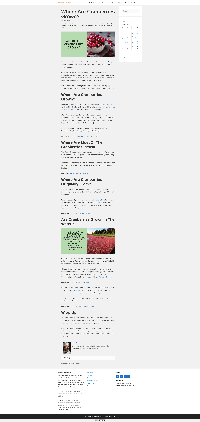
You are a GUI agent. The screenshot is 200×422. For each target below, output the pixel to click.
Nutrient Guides (129, 3)
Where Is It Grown (68, 363)
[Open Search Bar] (139, 2)
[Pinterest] (65, 358)
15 (135, 37)
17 (123, 42)
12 (127, 37)
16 (137, 37)
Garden (77, 363)
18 (125, 42)
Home (82, 3)
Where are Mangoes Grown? (80, 282)
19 (127, 42)
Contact (89, 378)
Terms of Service (92, 380)
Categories (102, 3)
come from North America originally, (89, 200)
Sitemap (89, 375)
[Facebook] (62, 358)
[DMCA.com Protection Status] (100, 421)
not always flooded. (104, 277)
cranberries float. (80, 290)
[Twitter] (67, 358)
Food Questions (92, 3)
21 (132, 42)
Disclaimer (90, 386)
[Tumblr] (69, 358)
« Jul (123, 57)
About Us (90, 373)
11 (125, 37)
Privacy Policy (91, 383)
